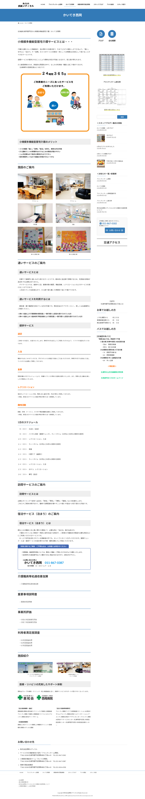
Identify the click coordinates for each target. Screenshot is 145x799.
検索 (122, 117)
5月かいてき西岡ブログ (104, 154)
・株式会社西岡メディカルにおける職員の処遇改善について (34, 784)
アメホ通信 (83, 772)
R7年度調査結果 (26, 645)
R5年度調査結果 (26, 640)
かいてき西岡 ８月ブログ (105, 128)
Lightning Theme (72, 795)
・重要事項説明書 (25, 602)
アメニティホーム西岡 (103, 179)
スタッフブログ (72, 772)
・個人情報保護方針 (23, 782)
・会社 (19, 780)
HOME (21, 772)
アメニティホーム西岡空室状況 (106, 193)
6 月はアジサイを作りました (105, 146)
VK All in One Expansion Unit (85, 795)
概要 (22, 780)
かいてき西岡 (101, 186)
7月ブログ (109, 135)
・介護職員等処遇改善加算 (28, 584)
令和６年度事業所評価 (29, 619)
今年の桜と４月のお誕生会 (114, 161)
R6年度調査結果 (26, 643)
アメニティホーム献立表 (104, 200)
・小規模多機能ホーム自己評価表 (27, 786)
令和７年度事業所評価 (29, 622)
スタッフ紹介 (93, 772)
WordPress (62, 795)
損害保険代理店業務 (59, 772)
